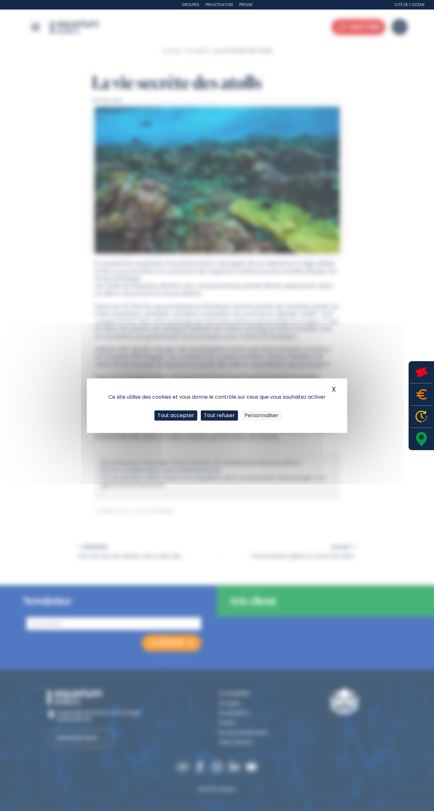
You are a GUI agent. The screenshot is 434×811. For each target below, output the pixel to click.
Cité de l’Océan (409, 4)
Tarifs (421, 394)
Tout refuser (219, 415)
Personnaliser (262, 415)
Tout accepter (176, 415)
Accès (421, 439)
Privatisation (219, 4)
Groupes (190, 4)
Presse (246, 4)
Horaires (421, 417)
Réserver (421, 372)
